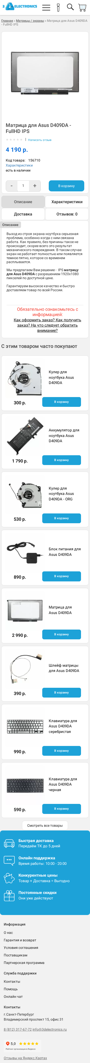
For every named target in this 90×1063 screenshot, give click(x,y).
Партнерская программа (24, 963)
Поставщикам (15, 955)
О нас (8, 933)
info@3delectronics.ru (49, 1029)
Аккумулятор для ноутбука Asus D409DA (64, 435)
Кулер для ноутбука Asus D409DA (61, 377)
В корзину (66, 186)
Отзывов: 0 (67, 214)
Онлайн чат (13, 997)
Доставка (23, 214)
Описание (23, 201)
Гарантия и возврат (20, 940)
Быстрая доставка (36, 840)
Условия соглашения (21, 948)
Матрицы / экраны (30, 21)
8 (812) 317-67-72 (18, 1029)
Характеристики (19, 165)
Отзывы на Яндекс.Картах (25, 1058)
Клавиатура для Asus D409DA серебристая (63, 726)
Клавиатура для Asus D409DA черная (63, 784)
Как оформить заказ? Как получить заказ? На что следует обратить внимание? (47, 325)
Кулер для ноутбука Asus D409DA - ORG (61, 493)
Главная (7, 21)
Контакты (12, 981)
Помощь (11, 989)
